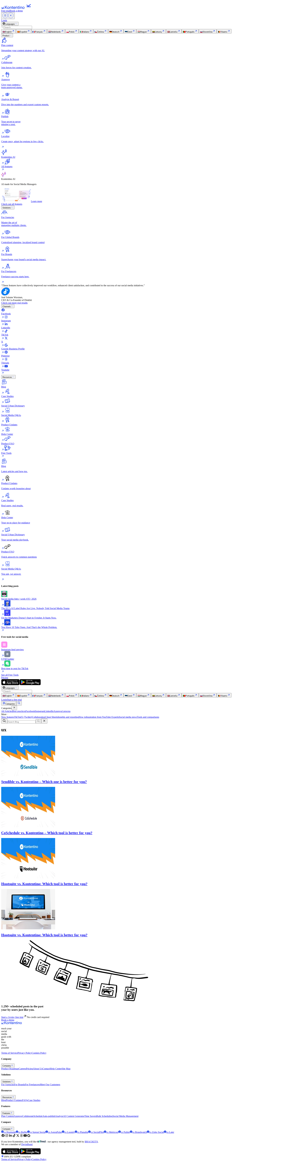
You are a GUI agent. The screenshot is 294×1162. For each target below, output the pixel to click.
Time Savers (90, 1116)
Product (5, 36)
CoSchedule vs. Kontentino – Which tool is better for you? (46, 833)
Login (4, 20)
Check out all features (11, 204)
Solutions (6, 208)
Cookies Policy (39, 1053)
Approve (18, 1116)
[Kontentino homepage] (16, 8)
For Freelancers (32, 1084)
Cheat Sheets (51, 717)
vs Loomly (69, 1132)
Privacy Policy (25, 1053)
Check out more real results (14, 303)
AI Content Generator (73, 1116)
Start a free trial (14, 699)
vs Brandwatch (139, 1132)
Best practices (19, 711)
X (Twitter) (26, 717)
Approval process (61, 711)
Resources (7, 377)
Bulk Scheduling (104, 1116)
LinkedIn (49, 711)
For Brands (19, 1084)
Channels (6, 306)
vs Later (170, 1132)
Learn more (36, 201)
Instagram (40, 711)
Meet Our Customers (50, 1084)
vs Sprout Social (37, 1132)
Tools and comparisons (148, 717)
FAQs (25, 1100)
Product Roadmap (10, 1068)
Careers (22, 1068)
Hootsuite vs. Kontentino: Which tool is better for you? (44, 884)
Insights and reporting (68, 717)
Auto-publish (48, 1116)
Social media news (128, 717)
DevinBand (26, 1144)
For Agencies (7, 1084)
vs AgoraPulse (55, 1132)
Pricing (4, 677)
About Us (37, 1068)
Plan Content (7, 1116)
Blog (3, 1100)
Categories (10, 704)
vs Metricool (112, 1132)
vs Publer (125, 1132)
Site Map (66, 1068)
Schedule (38, 1116)
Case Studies (34, 1100)
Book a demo (16, 10)
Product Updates (14, 1100)
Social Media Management (125, 1116)
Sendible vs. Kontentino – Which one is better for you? (44, 782)
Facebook (30, 711)
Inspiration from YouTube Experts (102, 717)
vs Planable (82, 1132)
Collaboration (38, 717)
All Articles (6, 711)
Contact (46, 1068)
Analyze (59, 1116)
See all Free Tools (10, 675)
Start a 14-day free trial (12, 1017)
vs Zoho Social (156, 1132)
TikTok (17, 717)
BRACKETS (91, 1141)
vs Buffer (22, 1132)
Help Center (56, 1068)
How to (82, 717)
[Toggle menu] (8, 15)
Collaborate (28, 1116)
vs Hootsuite (10, 1132)
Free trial (5, 10)
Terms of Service (9, 1053)
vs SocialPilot (97, 1132)
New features (7, 717)
